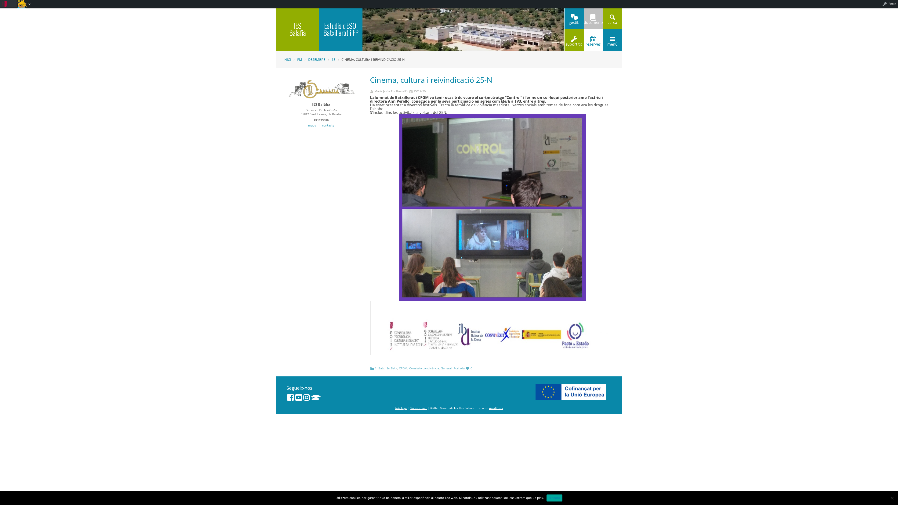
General (446, 368)
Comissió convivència (424, 368)
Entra (892, 4)
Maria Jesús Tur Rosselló (391, 91)
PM (299, 59)
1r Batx (380, 368)
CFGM (403, 368)
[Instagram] (306, 397)
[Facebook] (290, 397)
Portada (459, 368)
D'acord (554, 498)
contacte (328, 125)
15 (333, 59)
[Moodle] (316, 397)
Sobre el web (418, 408)
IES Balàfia (297, 29)
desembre (316, 59)
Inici (287, 59)
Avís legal (401, 408)
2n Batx (392, 368)
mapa (312, 125)
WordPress (496, 408)
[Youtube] (298, 397)
